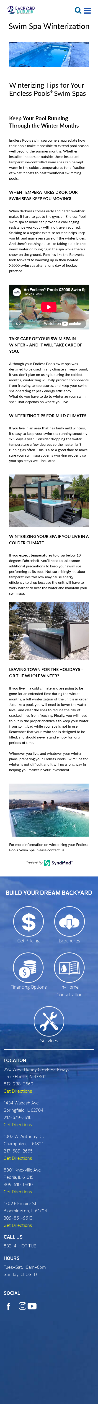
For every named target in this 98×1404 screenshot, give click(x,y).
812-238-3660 (18, 1084)
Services (49, 1041)
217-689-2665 (18, 1151)
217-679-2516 (17, 1117)
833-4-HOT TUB (20, 1246)
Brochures (69, 941)
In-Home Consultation (70, 991)
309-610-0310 (18, 1184)
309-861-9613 (18, 1218)
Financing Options (28, 987)
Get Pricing (28, 941)
